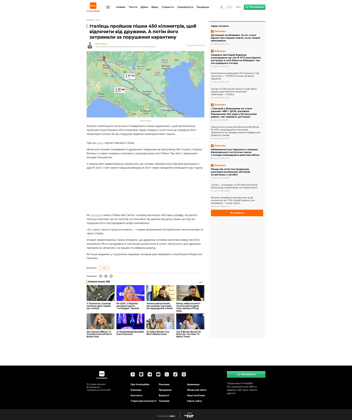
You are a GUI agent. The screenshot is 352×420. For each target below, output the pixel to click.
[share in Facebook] (100, 276)
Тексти (133, 7)
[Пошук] (221, 7)
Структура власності (143, 401)
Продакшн (202, 7)
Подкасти (168, 7)
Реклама (164, 384)
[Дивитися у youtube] (158, 374)
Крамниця (193, 384)
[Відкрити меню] (108, 7)
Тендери (164, 401)
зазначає (96, 215)
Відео (154, 7)
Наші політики (196, 395)
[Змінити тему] (229, 7)
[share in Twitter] (105, 276)
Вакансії (164, 395)
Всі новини (237, 213)
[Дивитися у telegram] (150, 374)
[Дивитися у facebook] (133, 374)
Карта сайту (194, 401)
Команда (136, 390)
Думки (144, 7)
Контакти (136, 395)
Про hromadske (140, 384)
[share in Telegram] (111, 276)
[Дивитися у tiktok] (175, 374)
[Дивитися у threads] (184, 374)
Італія (104, 268)
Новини (120, 7)
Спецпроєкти (185, 7)
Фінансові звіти (196, 390)
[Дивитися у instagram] (141, 374)
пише (100, 142)
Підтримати (256, 7)
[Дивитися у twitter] (167, 374)
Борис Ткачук (101, 44)
